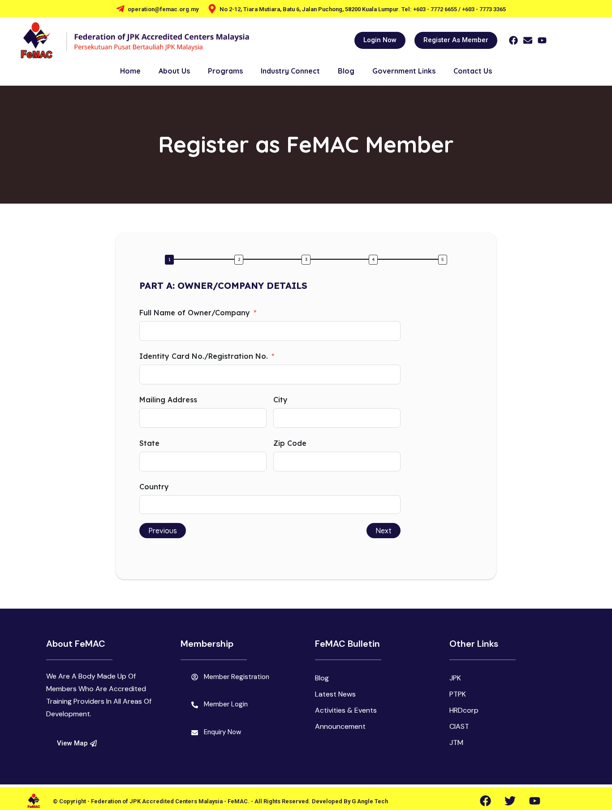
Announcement (340, 726)
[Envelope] (528, 40)
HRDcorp (463, 710)
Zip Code (289, 443)
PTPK (457, 694)
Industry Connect (290, 70)
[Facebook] (513, 40)
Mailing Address (168, 399)
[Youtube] (542, 40)
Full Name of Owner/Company (194, 312)
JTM (456, 742)
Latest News (335, 694)
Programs (225, 70)
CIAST (459, 726)
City (280, 399)
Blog (346, 70)
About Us (174, 70)
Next (383, 530)
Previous (162, 530)
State (149, 443)
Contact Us (472, 70)
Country (154, 486)
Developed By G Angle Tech (350, 801)
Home (130, 70)
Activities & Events (346, 710)
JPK (455, 678)
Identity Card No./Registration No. (203, 356)
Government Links (403, 70)
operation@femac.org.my (163, 9)
